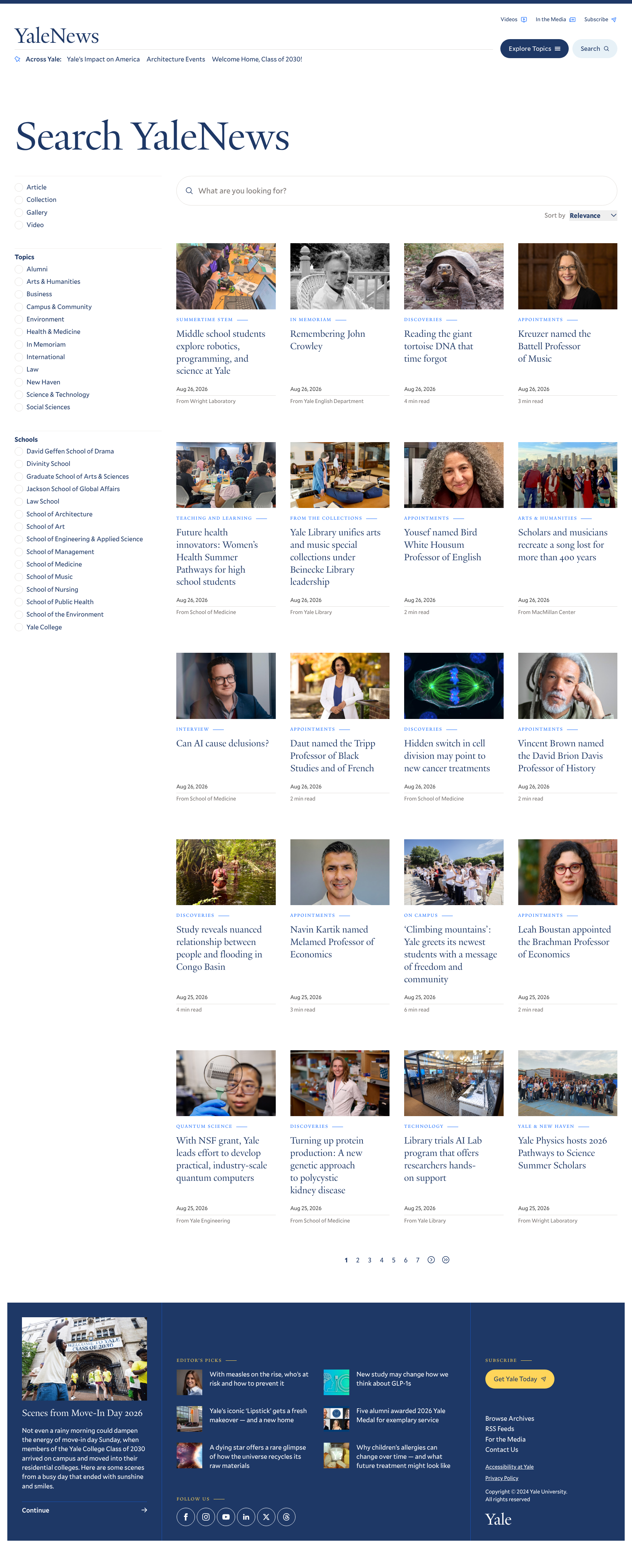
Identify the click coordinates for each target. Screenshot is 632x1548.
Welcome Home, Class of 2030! (257, 58)
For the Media (505, 1439)
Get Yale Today (515, 1378)
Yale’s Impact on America (103, 58)
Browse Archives (509, 1418)
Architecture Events (175, 58)
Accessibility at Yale (509, 1466)
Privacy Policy (501, 1478)
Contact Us (501, 1449)
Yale (498, 1521)
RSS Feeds (499, 1428)
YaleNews (57, 38)
